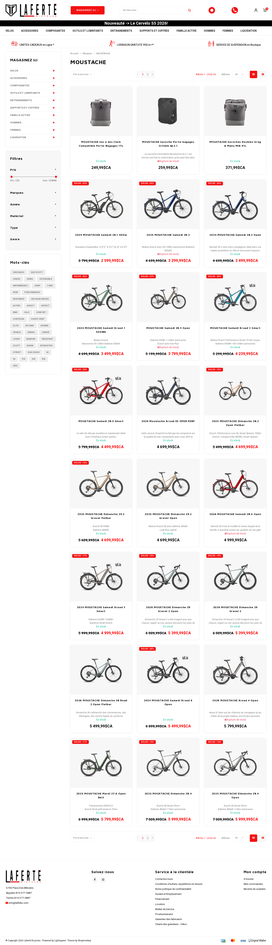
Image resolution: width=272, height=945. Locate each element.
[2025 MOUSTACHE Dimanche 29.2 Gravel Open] (168, 484)
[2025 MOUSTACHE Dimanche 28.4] (168, 763)
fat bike (29, 325)
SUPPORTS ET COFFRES (154, 31)
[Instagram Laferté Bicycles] (103, 880)
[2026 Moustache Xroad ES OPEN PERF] (168, 390)
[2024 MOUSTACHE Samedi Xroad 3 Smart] (101, 577)
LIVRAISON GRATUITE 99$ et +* (135, 45)
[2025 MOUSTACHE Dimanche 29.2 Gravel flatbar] (101, 484)
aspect (45, 305)
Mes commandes (253, 884)
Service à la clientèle (174, 872)
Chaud (16, 279)
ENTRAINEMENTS (121, 31)
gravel (31, 332)
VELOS (10, 31)
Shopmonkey (84, 940)
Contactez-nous (164, 879)
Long (50, 285)
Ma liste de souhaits (255, 889)
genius (17, 332)
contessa (18, 319)
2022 (15, 365)
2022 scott (37, 272)
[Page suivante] (153, 74)
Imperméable (20, 285)
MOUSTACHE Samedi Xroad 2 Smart (235, 327)
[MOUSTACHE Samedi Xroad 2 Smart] (235, 297)
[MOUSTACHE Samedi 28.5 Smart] (101, 390)
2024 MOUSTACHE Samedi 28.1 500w (101, 234)
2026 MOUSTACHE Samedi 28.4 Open (235, 514)
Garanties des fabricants (168, 919)
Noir (15, 292)
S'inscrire (248, 879)
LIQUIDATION (249, 31)
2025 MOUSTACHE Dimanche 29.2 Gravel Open (168, 515)
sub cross (34, 352)
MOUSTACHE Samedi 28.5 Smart (101, 421)
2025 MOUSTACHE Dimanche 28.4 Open (235, 795)
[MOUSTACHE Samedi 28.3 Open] (168, 297)
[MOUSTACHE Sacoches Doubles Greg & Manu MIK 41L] (235, 111)
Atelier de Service (164, 909)
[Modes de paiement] (223, 941)
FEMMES (228, 31)
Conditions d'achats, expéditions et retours (178, 884)
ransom (30, 339)
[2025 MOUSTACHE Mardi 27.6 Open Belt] (101, 763)
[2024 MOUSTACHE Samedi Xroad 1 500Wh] (101, 297)
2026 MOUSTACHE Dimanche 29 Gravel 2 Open (168, 609)
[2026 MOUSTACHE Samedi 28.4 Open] (235, 484)
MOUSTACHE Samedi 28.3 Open (168, 327)
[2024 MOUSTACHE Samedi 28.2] (168, 204)
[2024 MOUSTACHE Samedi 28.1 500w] (101, 204)
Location (160, 904)
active (16, 305)
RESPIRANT (18, 299)
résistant (47, 339)
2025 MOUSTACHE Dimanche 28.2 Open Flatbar (235, 422)
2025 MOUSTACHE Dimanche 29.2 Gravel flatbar (101, 515)
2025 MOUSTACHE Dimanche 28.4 (168, 793)
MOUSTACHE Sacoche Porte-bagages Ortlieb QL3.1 (168, 143)
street (17, 352)
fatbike (44, 325)
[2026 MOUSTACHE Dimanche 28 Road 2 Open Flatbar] (101, 670)
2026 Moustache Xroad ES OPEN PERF (168, 421)
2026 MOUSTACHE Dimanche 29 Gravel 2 (235, 609)
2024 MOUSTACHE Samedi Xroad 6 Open (168, 702)
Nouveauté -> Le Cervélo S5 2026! (136, 23)
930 (43, 359)
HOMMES (209, 31)
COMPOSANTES (55, 31)
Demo (30, 279)
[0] (264, 10)
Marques (87, 53)
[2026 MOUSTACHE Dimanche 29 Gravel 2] (235, 577)
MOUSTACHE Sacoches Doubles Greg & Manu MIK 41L (235, 143)
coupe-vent (37, 319)
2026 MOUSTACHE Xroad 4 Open (235, 700)
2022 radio (18, 272)
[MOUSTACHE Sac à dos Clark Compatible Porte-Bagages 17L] (101, 111)
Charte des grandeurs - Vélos (171, 924)
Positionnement (164, 914)
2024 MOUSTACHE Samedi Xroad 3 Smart (101, 609)
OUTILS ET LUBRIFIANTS (88, 31)
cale (26, 312)
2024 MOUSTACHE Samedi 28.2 (168, 234)
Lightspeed (60, 940)
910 (23, 359)
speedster (46, 345)
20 (47, 352)
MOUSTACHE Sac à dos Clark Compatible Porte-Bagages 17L (101, 143)
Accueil (74, 53)
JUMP (37, 285)
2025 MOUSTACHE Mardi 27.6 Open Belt (101, 795)
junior (45, 332)
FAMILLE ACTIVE (187, 31)
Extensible (46, 279)
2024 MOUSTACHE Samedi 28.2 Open (235, 234)
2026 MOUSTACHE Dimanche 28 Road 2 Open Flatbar (101, 702)
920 (33, 359)
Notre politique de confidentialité (173, 889)
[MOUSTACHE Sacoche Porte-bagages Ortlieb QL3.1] (168, 111)
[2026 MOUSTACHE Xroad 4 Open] (235, 670)
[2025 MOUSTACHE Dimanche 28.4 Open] (235, 763)
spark (30, 345)
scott (16, 345)
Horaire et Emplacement (168, 894)
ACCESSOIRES (29, 31)
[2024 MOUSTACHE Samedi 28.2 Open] (235, 204)
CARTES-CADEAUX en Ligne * (36, 45)
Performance (32, 292)
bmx (15, 312)
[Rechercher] (189, 10)
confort (41, 312)
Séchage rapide (40, 299)
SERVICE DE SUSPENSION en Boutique (238, 45)
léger (16, 339)
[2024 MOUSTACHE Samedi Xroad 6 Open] (168, 670)
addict (30, 305)
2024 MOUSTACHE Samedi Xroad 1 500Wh (101, 329)
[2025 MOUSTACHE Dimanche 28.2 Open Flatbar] (235, 390)
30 (14, 359)
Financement (162, 899)
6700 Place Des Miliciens (19, 888)
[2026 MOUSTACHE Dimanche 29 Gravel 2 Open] (168, 577)
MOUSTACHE (103, 53)
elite (16, 325)
